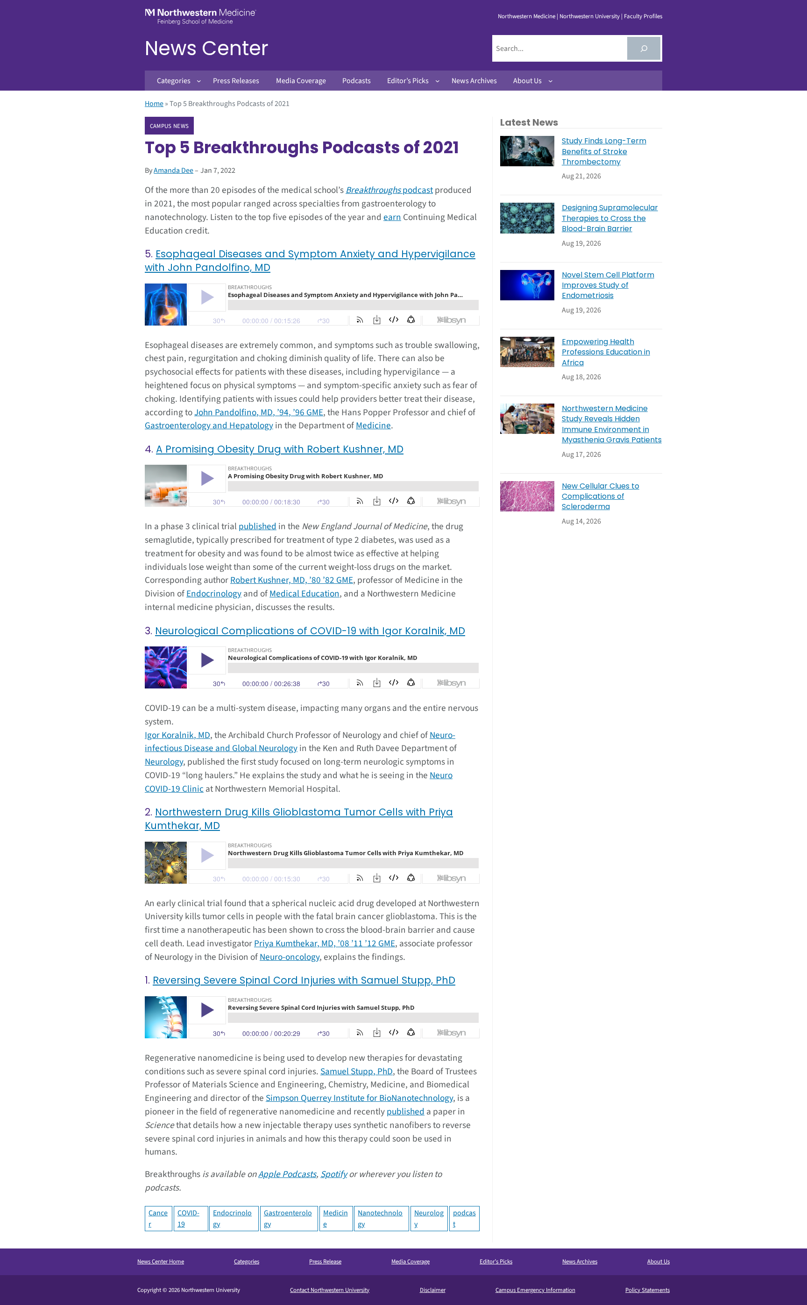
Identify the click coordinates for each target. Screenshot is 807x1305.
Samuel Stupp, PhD (356, 1071)
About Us (658, 1261)
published (257, 526)
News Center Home (160, 1261)
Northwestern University (589, 16)
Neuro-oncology (289, 957)
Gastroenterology (288, 1218)
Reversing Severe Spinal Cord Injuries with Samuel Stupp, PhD (304, 980)
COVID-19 (188, 1218)
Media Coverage (410, 1261)
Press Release (325, 1261)
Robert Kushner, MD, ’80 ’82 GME (291, 580)
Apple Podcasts (287, 1174)
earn (392, 217)
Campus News (169, 126)
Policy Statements (647, 1290)
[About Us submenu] (550, 80)
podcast (389, 190)
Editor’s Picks (496, 1261)
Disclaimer (433, 1290)
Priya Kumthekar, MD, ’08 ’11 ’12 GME (324, 943)
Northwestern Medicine (526, 16)
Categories (246, 1261)
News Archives (579, 1261)
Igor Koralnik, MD (177, 735)
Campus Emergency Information (535, 1290)
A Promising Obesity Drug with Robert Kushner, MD (280, 449)
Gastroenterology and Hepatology (209, 425)
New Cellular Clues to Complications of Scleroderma (600, 496)
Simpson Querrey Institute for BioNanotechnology (359, 1098)
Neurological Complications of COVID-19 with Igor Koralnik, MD (310, 631)
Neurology (164, 761)
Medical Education (304, 593)
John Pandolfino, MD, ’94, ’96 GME (258, 412)
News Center (207, 48)
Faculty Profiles (643, 16)
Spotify (333, 1174)
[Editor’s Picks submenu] (437, 80)
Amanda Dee (173, 170)
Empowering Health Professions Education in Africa (606, 352)
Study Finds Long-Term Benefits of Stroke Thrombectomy (604, 151)
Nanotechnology (380, 1218)
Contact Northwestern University (329, 1290)
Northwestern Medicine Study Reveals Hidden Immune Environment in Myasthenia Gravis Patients (612, 424)
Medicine (373, 425)
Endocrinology (213, 593)
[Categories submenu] (199, 80)
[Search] (643, 48)
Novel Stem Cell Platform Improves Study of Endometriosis (608, 285)
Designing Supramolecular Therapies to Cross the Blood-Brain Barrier (610, 218)
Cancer (158, 1218)
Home (154, 104)
